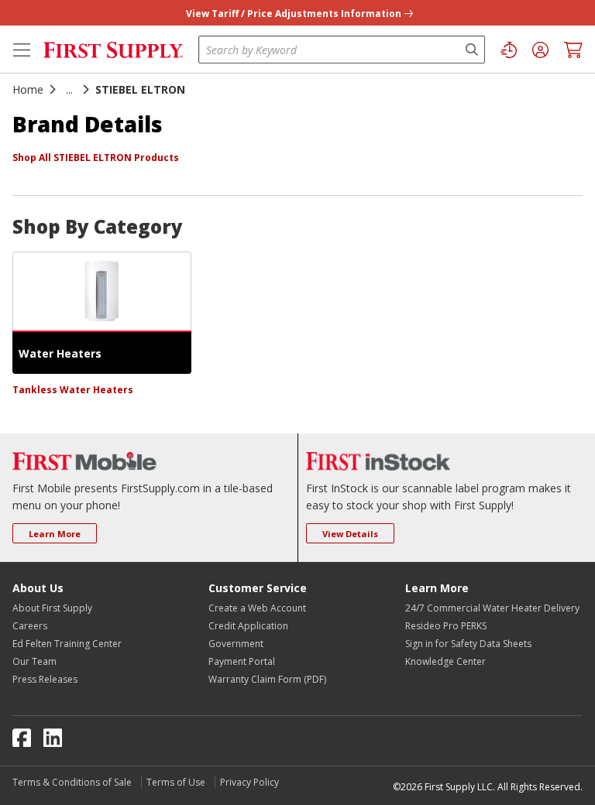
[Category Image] (101, 292)
